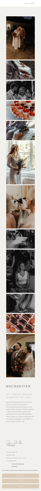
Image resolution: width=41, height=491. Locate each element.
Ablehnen (20, 481)
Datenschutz (11, 452)
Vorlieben (20, 486)
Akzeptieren (20, 476)
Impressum (10, 455)
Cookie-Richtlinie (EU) (16, 458)
